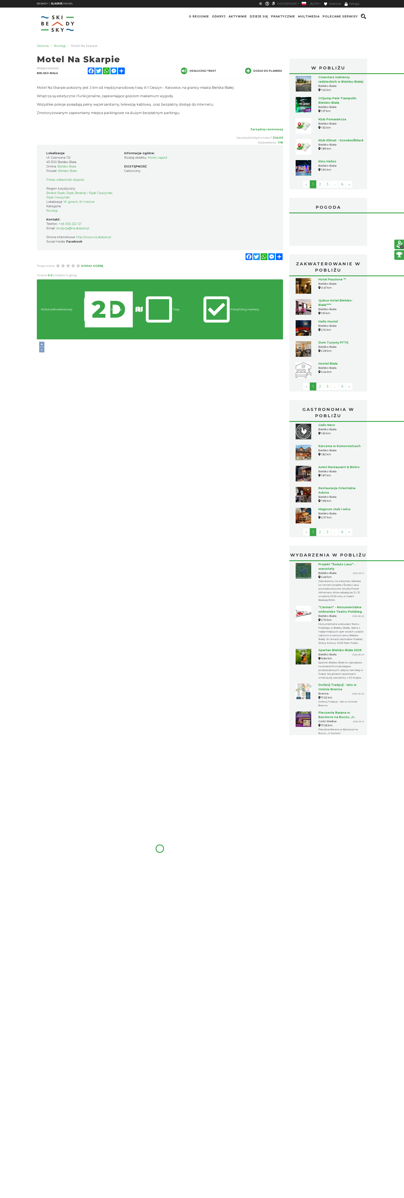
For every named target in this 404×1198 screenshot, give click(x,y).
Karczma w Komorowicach (339, 446)
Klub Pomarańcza (332, 119)
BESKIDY (42, 3)
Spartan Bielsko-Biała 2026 (340, 650)
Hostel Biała (328, 363)
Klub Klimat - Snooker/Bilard (340, 140)
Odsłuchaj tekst (202, 70)
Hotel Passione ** (332, 279)
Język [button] (314, 3)
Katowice (328, 230)
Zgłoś (278, 137)
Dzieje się (259, 16)
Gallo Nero (326, 425)
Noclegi (52, 211)
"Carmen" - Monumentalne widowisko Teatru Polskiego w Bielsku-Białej (341, 611)
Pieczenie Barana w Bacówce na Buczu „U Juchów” (336, 717)
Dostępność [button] (287, 3)
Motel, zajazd (157, 157)
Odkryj (219, 16)
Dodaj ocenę (92, 265)
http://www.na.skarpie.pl (93, 237)
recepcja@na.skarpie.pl (72, 228)
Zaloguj (354, 3)
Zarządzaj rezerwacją (266, 129)
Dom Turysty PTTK (333, 342)
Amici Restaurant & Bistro (339, 467)
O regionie (199, 16)
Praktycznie (283, 16)
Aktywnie (238, 16)
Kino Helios (327, 161)
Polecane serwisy (340, 16)
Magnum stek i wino (334, 509)
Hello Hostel (328, 321)
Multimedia (309, 16)
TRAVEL (62, 3)
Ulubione (334, 3)
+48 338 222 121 (70, 224)
